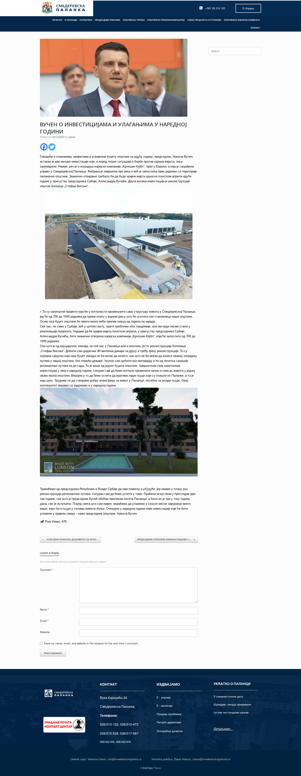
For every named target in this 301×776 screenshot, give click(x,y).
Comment (46, 570)
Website (45, 632)
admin (71, 137)
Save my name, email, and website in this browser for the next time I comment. (91, 643)
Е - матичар (164, 705)
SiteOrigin (148, 767)
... (231, 728)
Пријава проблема (169, 714)
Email (44, 621)
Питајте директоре (169, 722)
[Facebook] (44, 146)
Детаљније (222, 728)
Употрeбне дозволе (170, 731)
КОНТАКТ (255, 27)
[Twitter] (51, 146)
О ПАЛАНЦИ (71, 19)
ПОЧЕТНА (57, 19)
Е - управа (164, 697)
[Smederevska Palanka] (63, 8)
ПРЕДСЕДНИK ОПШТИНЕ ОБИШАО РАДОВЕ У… (166, 539)
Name (44, 609)
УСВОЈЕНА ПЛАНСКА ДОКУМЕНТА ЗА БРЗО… (70, 539)
